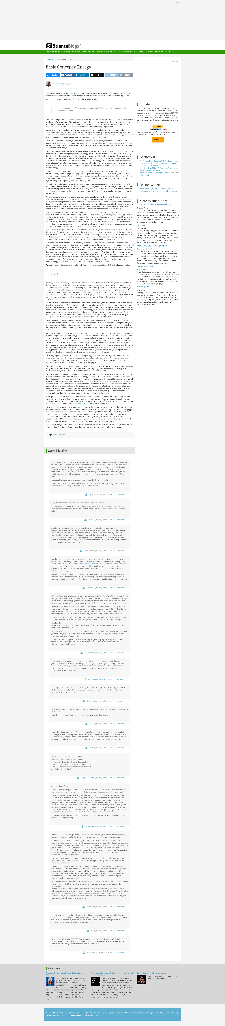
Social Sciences (95, 51)
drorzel (57, 84)
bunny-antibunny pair (80, 403)
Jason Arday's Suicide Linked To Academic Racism (158, 191)
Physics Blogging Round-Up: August (152, 246)
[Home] (68, 46)
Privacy (82, 1013)
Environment (81, 51)
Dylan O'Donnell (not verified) (94, 778)
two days (119, 577)
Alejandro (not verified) (96, 826)
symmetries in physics (93, 564)
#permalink (121, 494)
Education (108, 51)
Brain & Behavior (138, 51)
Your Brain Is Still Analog (149, 166)
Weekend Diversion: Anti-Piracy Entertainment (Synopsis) (65, 974)
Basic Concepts (59, 435)
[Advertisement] (112, 20)
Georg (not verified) (97, 679)
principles (50, 59)
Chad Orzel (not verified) (96, 653)
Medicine (125, 51)
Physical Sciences (66, 51)
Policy (117, 51)
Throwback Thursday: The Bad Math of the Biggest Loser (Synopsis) (112, 974)
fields (71, 93)
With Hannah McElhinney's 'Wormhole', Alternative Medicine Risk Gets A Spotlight (159, 169)
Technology (152, 51)
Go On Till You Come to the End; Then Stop (154, 205)
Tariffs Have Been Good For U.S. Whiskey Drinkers (159, 161)
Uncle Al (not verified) (97, 588)
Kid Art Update (143, 287)
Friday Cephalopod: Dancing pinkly (151, 973)
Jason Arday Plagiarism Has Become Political (157, 189)
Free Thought (165, 51)
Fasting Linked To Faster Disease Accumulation (158, 163)
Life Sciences (51, 51)
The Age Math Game (145, 266)
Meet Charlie (142, 225)
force (63, 93)
